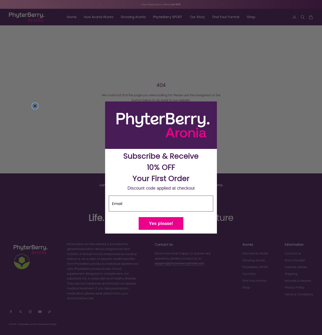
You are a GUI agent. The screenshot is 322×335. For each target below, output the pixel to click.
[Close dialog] (35, 106)
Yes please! (161, 223)
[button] (161, 125)
